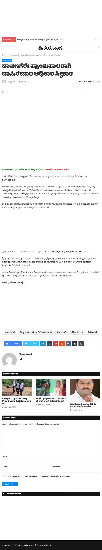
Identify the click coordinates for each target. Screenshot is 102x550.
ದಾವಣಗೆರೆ (10, 332)
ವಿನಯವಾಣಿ (78, 332)
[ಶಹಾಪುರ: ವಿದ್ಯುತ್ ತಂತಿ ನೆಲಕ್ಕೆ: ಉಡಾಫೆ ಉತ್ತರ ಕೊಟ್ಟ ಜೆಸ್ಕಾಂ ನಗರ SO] (17, 387)
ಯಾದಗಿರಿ (62, 332)
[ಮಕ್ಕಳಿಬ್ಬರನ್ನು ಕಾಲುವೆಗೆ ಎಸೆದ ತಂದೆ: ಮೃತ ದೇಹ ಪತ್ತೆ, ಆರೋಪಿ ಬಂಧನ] (51, 387)
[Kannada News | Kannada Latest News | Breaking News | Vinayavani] (51, 47)
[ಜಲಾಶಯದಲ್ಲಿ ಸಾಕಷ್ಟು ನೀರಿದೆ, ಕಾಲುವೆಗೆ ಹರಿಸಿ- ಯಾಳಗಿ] (85, 390)
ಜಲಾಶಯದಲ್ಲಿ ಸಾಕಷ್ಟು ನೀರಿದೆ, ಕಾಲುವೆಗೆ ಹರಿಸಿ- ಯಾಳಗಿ (83, 405)
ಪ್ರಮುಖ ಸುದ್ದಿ (14, 55)
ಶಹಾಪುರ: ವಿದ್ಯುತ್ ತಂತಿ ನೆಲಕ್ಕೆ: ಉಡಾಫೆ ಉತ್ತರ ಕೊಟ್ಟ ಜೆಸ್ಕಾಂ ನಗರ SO (40, 40)
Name (5, 456)
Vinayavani (11, 82)
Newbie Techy (45, 545)
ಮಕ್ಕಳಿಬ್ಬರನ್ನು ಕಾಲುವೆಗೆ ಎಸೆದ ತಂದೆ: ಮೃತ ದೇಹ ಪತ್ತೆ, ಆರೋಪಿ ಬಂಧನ (51, 400)
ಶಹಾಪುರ (93, 332)
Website (56, 466)
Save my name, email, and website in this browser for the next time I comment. (37, 476)
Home (6, 55)
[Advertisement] (51, 18)
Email (5, 466)
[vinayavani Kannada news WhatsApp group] (42, 92)
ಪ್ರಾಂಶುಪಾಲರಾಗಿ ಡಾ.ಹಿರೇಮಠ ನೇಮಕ (36, 332)
